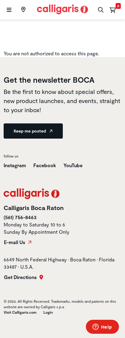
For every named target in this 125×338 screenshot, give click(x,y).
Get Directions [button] (21, 277)
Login (48, 312)
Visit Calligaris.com (20, 312)
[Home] (62, 9)
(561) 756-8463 (20, 217)
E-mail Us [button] (15, 242)
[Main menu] (8, 10)
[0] (113, 9)
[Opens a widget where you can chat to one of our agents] (102, 327)
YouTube (73, 165)
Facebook (44, 165)
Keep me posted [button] (30, 130)
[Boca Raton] (22, 10)
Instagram (15, 165)
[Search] (100, 10)
